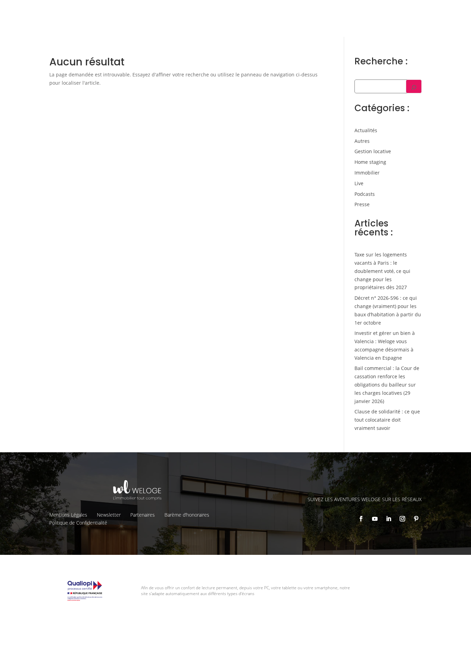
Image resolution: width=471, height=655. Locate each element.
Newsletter (109, 514)
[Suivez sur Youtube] (374, 518)
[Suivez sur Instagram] (402, 518)
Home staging (370, 162)
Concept (270, 10)
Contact (439, 10)
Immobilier (367, 172)
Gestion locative (348, 10)
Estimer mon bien (228, 24)
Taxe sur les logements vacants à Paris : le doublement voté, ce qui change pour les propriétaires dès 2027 (382, 270)
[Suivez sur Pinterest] (416, 518)
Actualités (365, 130)
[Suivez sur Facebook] (361, 518)
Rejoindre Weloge (281, 24)
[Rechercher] (414, 86)
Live (358, 183)
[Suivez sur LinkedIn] (388, 518)
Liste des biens (305, 10)
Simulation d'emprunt (170, 24)
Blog (417, 10)
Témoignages (389, 10)
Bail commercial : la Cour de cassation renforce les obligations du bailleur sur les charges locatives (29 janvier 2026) (386, 384)
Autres (362, 141)
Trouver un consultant (338, 24)
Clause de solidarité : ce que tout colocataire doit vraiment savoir (387, 419)
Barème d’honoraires (186, 514)
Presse (362, 204)
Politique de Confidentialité (78, 522)
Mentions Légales (68, 514)
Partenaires (142, 514)
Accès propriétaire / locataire (407, 24)
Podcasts (364, 194)
